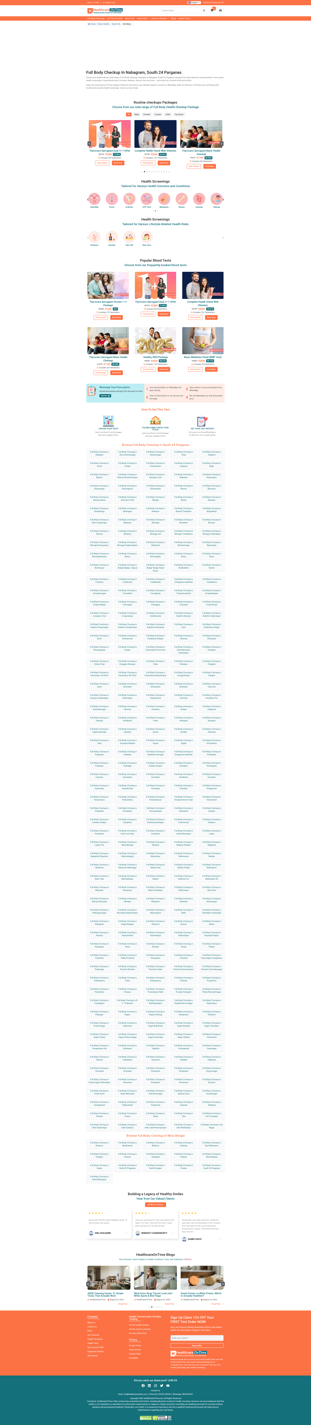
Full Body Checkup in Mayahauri (127, 888)
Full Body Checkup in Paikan (211, 945)
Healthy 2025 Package (155, 357)
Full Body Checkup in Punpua (127, 990)
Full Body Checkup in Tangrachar (155, 1103)
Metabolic (146, 207)
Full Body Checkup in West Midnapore (99, 1178)
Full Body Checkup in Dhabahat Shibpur (155, 637)
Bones (164, 207)
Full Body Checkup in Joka (99, 741)
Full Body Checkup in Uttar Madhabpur (183, 1126)
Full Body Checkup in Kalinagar (127, 764)
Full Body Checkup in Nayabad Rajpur (211, 933)
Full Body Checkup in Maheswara (183, 854)
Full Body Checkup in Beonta (99, 532)
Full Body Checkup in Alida (183, 453)
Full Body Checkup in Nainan (183, 922)
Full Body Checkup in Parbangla (99, 967)
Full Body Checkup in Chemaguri (127, 603)
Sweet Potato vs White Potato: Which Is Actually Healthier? (154, 1294)
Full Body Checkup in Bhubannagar (183, 543)
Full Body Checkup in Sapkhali (155, 1047)
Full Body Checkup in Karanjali (211, 775)
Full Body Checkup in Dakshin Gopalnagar (99, 625)
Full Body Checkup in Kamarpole (127, 775)
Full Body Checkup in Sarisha (99, 1058)
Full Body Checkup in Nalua (211, 922)
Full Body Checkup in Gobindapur (127, 696)
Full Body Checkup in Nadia (99, 1166)
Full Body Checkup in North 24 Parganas (127, 1166)
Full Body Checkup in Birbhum (155, 1144)
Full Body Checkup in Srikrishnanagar (155, 1092)
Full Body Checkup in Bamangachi (127, 487)
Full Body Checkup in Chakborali (127, 580)
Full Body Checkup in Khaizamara (99, 798)
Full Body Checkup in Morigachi (155, 900)
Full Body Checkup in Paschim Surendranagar (211, 967)
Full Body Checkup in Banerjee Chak (127, 498)
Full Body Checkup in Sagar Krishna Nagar (127, 1035)
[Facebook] (143, 1385)
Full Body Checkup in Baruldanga (99, 509)
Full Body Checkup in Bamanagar (99, 487)
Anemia (181, 207)
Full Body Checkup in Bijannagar (211, 543)
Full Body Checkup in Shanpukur (183, 1069)
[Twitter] (161, 1385)
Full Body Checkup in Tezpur (127, 1114)
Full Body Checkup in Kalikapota (211, 753)
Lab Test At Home (115, 18)
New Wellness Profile (201, 150)
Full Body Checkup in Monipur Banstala (99, 900)
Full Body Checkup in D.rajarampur (127, 614)
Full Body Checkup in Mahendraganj (127, 854)
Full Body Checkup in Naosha (99, 933)
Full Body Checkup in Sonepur (211, 1080)
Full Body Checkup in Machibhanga (127, 843)
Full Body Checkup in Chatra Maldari (99, 603)
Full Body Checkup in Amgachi (211, 453)
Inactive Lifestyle (159, 18)
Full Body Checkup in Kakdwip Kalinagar (155, 753)
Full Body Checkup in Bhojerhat (155, 543)
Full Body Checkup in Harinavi (127, 707)
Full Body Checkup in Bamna (183, 487)
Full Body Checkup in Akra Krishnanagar (127, 453)
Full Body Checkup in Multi (183, 911)
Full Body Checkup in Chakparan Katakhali (183, 580)
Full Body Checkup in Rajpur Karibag (155, 1013)
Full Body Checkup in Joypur (155, 741)
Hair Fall (129, 245)
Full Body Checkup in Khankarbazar (155, 798)
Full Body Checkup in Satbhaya (211, 1058)
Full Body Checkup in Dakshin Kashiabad (155, 625)
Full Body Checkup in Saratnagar (211, 1047)
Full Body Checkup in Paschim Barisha (127, 967)
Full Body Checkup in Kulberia (211, 820)
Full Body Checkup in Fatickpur (183, 662)
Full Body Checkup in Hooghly (99, 1155)
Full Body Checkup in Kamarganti (211, 764)
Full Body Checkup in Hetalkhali (127, 719)
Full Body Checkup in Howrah (127, 1155)
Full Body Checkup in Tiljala (155, 1114)
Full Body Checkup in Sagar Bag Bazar (155, 1024)
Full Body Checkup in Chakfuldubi (155, 580)
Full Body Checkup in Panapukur (155, 956)
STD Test (129, 207)
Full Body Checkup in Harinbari (155, 707)
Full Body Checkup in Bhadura (127, 532)
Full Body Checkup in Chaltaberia (211, 580)
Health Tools (184, 18)
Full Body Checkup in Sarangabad (183, 1047)
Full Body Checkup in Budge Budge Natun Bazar (155, 568)
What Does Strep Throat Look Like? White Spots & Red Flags (106, 1294)
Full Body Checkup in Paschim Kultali (155, 967)
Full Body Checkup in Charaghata (155, 591)
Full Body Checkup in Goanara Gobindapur (99, 696)
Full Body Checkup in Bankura (99, 1144)
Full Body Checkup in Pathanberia (99, 979)
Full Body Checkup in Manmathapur (127, 877)
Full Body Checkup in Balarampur (211, 475)
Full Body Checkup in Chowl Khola (211, 603)
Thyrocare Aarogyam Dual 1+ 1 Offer (155, 301)
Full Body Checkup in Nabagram (99, 922)
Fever (94, 207)
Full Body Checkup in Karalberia (183, 775)
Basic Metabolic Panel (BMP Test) (203, 357)
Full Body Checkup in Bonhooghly (155, 555)
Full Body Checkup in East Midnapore (211, 1144)
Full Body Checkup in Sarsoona (155, 1058)
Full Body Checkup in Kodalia (211, 809)
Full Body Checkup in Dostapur (211, 648)
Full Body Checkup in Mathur (155, 877)
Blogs (173, 18)
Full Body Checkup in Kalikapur (99, 764)
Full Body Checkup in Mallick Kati (155, 866)
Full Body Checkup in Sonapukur (155, 1080)
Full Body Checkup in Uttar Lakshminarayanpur (155, 1126)
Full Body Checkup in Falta (155, 662)
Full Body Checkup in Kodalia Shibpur (99, 820)
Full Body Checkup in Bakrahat (183, 475)
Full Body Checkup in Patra (127, 979)
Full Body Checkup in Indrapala (183, 719)
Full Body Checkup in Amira (99, 464)
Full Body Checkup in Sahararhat (211, 1035)
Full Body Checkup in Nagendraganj (127, 922)
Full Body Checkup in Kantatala (155, 775)
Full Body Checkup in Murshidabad (211, 1155)
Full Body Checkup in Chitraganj (155, 603)
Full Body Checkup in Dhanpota (211, 637)
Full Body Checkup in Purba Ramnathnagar (211, 990)
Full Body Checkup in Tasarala (183, 1103)
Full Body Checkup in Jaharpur (127, 730)
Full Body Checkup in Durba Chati (99, 662)
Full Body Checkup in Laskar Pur (99, 843)
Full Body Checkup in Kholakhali (127, 809)
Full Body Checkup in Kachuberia (211, 741)
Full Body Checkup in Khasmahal (211, 798)
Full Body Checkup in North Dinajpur (155, 1166)
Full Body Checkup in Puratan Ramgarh (183, 990)
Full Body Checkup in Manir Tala (99, 877)
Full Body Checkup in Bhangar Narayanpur (99, 543)
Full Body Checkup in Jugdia (183, 741)
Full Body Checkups (96, 18)
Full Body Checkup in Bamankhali (155, 487)
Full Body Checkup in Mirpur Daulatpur (155, 888)
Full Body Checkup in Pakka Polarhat (127, 956)
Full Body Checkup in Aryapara (183, 464)
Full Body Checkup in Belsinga (155, 521)
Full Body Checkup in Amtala (127, 464)
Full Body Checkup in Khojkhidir (99, 809)
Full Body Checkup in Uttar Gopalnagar (99, 1126)
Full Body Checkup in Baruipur (211, 498)
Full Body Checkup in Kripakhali (127, 820)
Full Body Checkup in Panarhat (183, 956)
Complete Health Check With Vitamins (110, 150)
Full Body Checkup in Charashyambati (183, 591)
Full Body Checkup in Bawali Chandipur (183, 509)
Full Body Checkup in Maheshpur (155, 854)
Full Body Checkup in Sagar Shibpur (183, 1035)
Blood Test (129, 18)
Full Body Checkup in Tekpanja (211, 1103)
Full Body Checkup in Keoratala (155, 787)
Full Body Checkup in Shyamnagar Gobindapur (99, 1080)
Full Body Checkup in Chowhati (183, 603)
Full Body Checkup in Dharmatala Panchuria (155, 648)
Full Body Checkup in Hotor (155, 719)
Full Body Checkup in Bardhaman (127, 1144)
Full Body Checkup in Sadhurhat (127, 1024)
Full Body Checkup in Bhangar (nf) (155, 532)
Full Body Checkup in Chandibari (127, 591)
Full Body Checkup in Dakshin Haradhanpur (127, 625)
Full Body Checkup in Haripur (183, 707)
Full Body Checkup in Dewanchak (127, 637)
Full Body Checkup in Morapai (127, 900)
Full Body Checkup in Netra (127, 945)
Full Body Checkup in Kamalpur (183, 764)
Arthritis (112, 207)
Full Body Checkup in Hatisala (99, 719)
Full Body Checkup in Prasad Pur (211, 979)
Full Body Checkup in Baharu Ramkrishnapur (127, 475)
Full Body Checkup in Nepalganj (99, 945)
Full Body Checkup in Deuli (99, 637)
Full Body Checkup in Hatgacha (211, 707)
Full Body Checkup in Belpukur (127, 521)
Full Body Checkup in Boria (211, 555)
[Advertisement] (155, 46)
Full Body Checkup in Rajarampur (211, 1001)
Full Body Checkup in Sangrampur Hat (99, 1047)
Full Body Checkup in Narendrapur (155, 933)
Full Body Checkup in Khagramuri (211, 787)
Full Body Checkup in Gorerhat (183, 696)
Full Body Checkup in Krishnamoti (183, 820)
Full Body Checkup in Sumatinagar (211, 1092)
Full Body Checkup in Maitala (211, 854)
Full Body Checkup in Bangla (155, 498)
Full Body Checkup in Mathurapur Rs (211, 877)
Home (93, 24)
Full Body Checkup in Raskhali (211, 1013)
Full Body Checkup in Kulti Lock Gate (127, 832)
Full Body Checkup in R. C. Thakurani (127, 1001)
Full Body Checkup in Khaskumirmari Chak (183, 798)
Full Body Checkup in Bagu (211, 464)
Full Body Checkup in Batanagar (127, 509)
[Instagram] (155, 1385)
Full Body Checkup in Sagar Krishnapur (155, 1035)
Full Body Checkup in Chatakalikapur (211, 591)
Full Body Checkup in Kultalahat (99, 832)
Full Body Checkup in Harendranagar (99, 707)
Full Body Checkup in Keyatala (183, 787)
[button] (89, 143)
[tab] (129, 114)
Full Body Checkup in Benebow (183, 521)
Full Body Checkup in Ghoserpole (155, 685)
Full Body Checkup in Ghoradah (127, 685)
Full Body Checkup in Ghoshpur (183, 685)
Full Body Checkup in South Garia (99, 1092)
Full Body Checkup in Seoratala (127, 1069)
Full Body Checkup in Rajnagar (99, 1013)
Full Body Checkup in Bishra (127, 555)
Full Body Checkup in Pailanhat (99, 956)
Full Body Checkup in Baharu (99, 475)
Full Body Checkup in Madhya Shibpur (183, 843)
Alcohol (111, 245)
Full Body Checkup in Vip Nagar (212, 1126)
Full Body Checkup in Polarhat (183, 979)
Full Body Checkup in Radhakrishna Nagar (183, 1001)
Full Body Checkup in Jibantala (211, 730)
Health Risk (142, 18)
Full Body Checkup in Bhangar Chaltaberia (183, 532)
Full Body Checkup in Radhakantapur (155, 1001)
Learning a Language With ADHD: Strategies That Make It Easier (199, 1294)
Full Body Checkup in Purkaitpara (99, 1001)
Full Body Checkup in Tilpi (183, 1114)
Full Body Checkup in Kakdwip (127, 753)
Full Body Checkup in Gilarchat (211, 685)
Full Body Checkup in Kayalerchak (127, 787)
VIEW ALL (187, 1259)
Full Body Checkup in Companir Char (99, 614)
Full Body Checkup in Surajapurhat (99, 1103)
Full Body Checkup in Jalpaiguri (155, 1155)
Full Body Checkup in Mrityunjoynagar (99, 911)
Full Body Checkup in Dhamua (183, 637)
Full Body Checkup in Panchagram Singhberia (211, 956)
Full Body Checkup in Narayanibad (127, 933)
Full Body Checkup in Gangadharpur (183, 673)
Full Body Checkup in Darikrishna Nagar (211, 625)
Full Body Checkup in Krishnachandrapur (155, 820)
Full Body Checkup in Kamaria (99, 775)
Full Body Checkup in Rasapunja (183, 1013)
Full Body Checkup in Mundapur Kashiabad (211, 911)
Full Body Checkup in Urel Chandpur (211, 1114)
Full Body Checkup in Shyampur (127, 1080)
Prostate (217, 207)
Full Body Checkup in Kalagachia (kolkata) (183, 753)
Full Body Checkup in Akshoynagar (155, 453)
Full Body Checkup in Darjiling (183, 1144)
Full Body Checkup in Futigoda (211, 662)
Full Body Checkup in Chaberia (99, 580)
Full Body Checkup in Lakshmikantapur (183, 832)
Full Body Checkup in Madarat (155, 843)
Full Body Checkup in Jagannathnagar (99, 730)
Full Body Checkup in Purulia (183, 1166)
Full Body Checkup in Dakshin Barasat (183, 614)
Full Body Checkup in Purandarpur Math (155, 990)
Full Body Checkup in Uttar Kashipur (127, 1126)
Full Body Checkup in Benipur (211, 521)
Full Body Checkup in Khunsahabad (155, 809)
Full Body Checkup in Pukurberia (99, 990)
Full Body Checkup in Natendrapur (183, 933)
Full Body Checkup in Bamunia (211, 487)
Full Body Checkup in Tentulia (99, 1114)
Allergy (199, 207)
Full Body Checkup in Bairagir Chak (155, 475)
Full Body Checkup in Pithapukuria (155, 979)
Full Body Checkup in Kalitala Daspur (155, 764)
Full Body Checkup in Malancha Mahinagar (127, 866)
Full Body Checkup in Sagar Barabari (183, 1024)
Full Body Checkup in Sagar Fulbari (99, 1035)
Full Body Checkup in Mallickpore (211, 866)
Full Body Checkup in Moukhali (183, 900)
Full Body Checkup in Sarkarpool (127, 1058)
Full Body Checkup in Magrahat (211, 843)
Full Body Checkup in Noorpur (155, 945)
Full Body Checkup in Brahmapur (99, 566)
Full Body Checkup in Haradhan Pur (211, 696)
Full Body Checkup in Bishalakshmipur (99, 555)
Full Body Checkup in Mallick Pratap (183, 866)
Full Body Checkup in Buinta (211, 566)
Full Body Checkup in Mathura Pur (183, 877)
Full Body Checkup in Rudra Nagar (99, 1024)
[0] (212, 11)
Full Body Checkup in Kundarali (155, 832)
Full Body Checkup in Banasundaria (99, 498)
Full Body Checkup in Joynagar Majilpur (127, 741)
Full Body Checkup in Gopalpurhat (155, 696)
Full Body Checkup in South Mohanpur (127, 1092)
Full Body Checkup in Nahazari (155, 922)
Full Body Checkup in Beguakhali (211, 509)
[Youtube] (168, 1385)
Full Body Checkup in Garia (99, 685)
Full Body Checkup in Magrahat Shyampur (99, 854)
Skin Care (146, 245)
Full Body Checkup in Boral (183, 555)
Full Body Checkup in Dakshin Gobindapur (211, 614)
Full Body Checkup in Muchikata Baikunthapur (127, 911)
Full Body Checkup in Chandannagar (99, 591)
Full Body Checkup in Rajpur (127, 1013)
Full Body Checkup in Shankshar (155, 1069)
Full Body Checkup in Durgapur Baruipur (127, 662)
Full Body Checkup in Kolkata (183, 1155)
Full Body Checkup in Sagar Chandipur (211, 1024)
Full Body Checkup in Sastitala (183, 1058)
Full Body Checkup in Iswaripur (211, 719)
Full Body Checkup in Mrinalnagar (211, 900)
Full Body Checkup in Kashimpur (99, 787)
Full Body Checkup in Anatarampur (155, 464)
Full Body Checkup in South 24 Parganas (211, 1166)
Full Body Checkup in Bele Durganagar (99, 521)
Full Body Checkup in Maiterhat (99, 866)
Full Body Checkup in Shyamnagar (211, 1069)
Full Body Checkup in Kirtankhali (183, 809)
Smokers (94, 245)
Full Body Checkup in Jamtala (183, 730)
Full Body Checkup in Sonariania (183, 1080)
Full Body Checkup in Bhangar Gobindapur (211, 532)
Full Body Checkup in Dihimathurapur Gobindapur (183, 650)
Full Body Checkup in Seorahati (99, 1069)
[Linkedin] (149, 1385)
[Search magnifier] (204, 10)
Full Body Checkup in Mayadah (99, 888)
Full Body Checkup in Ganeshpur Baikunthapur (155, 673)
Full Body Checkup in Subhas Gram (183, 1092)
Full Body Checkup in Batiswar (155, 509)
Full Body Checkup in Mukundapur (155, 911)
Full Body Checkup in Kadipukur (99, 753)
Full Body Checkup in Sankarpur (127, 1047)
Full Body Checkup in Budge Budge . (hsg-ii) (127, 566)
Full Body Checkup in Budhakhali (183, 566)
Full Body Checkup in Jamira (155, 730)
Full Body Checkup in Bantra (183, 498)
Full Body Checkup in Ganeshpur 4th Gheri (127, 673)
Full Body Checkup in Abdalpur (99, 453)
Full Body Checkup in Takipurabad (127, 1103)
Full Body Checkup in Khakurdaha (127, 798)
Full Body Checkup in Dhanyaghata (99, 648)
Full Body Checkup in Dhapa (127, 648)
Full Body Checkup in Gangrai (211, 673)
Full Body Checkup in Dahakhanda (155, 614)
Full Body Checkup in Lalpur (211, 832)
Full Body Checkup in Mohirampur (183, 888)
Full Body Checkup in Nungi (183, 945)
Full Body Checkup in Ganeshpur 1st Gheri (99, 673)
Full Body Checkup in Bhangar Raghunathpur (127, 543)
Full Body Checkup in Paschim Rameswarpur (183, 967)
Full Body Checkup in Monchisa (211, 888)
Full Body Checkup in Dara (183, 625)
